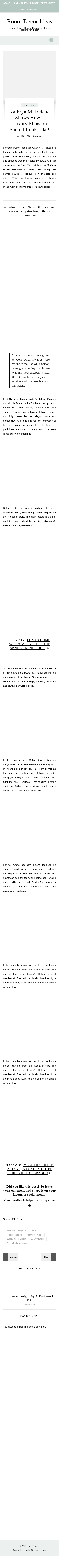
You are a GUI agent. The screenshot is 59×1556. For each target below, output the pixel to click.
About (7, 3)
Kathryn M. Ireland (34, 1235)
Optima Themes (38, 1550)
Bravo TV (35, 1231)
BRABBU (34, 3)
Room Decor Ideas (29, 21)
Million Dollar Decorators (17, 1243)
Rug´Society (48, 3)
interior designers (14, 1235)
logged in (21, 1326)
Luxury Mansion (38, 1239)
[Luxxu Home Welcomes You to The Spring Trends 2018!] (49, 1257)
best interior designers (16, 1231)
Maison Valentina (30, 9)
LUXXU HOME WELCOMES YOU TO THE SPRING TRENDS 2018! (29, 644)
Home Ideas (29, 105)
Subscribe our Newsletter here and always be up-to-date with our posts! (31, 211)
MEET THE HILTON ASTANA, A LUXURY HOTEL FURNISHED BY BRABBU (30, 1169)
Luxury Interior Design (16, 1239)
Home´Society (20, 3)
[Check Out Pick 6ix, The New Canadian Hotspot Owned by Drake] (10, 1257)
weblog (38, 136)
